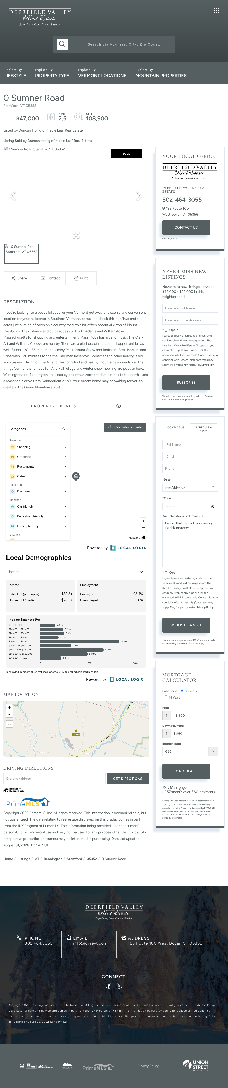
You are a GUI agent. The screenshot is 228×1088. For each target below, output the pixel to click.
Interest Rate (171, 744)
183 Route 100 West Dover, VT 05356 (165, 943)
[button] (62, 44)
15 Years (174, 697)
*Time (166, 498)
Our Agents (169, 238)
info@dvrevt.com (90, 943)
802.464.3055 (39, 943)
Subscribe (186, 382)
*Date (166, 480)
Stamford (74, 859)
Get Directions (127, 779)
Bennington (53, 859)
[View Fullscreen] (9, 724)
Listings (24, 859)
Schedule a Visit (203, 429)
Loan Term (169, 691)
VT (37, 859)
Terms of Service (189, 643)
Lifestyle (15, 75)
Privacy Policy (205, 364)
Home (8, 859)
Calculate (186, 771)
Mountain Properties (161, 75)
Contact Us (186, 227)
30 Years (191, 691)
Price (166, 708)
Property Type (52, 75)
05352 (92, 859)
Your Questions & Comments (182, 516)
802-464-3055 (182, 199)
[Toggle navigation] (216, 10)
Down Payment (173, 726)
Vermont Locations (102, 75)
